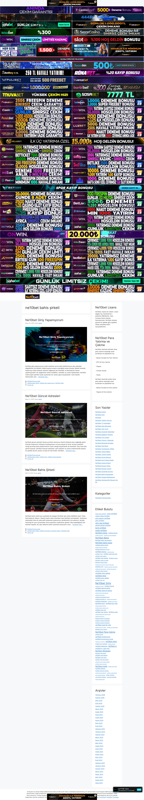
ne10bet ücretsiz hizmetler (101, 664)
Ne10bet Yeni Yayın (101, 429)
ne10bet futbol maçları (101, 571)
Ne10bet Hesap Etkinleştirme (105, 477)
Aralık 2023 (99, 752)
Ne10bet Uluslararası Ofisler (104, 449)
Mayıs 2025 (99, 709)
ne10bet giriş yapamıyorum (47, 383)
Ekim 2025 (98, 700)
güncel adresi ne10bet (102, 525)
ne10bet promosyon (102, 637)
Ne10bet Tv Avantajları (102, 423)
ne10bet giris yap (100, 580)
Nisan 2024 (99, 740)
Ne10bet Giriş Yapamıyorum (44, 320)
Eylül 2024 (98, 726)
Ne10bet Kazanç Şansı (102, 466)
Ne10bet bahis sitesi (103, 543)
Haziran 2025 (99, 706)
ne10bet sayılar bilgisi (100, 641)
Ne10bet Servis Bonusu (103, 457)
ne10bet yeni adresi (101, 655)
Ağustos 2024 (100, 729)
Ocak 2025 (99, 715)
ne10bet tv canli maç (102, 648)
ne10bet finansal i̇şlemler (100, 569)
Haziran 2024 (99, 734)
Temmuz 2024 (100, 732)
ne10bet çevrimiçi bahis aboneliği (102, 662)
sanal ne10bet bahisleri (100, 675)
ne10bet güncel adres (102, 588)
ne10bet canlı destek (101, 558)
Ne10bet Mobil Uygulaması (102, 618)
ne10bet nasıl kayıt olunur (100, 627)
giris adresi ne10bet (102, 518)
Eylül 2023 (98, 760)
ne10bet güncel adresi (103, 591)
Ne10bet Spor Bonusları (103, 426)
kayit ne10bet (100, 528)
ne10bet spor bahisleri (101, 644)
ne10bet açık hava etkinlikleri (110, 535)
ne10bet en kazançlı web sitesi (110, 566)
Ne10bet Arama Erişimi (103, 463)
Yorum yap (30, 385)
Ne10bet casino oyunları (101, 560)
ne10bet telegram (101, 646)
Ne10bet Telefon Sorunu (103, 420)
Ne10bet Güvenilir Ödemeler (104, 432)
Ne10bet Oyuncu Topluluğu (104, 440)
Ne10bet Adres (101, 533)
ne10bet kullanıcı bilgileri (100, 605)
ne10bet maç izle (100, 610)
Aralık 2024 (99, 717)
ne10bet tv (112, 646)
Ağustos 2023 (100, 763)
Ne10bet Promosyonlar (33, 381)
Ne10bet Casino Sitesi (101, 562)
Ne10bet (98, 417)
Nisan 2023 (99, 774)
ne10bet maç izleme (101, 612)
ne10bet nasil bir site (103, 625)
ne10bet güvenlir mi (100, 599)
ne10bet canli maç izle (110, 554)
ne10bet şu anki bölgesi (112, 673)
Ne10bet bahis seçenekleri (103, 540)
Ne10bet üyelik (59, 383)
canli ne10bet (112, 514)
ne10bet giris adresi (102, 573)
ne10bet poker (99, 634)
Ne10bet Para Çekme (105, 632)
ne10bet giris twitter (102, 578)
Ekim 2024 (98, 723)
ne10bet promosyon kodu (104, 639)
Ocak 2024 (99, 749)
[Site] (36, 102)
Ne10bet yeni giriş (100, 657)
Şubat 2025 (99, 712)
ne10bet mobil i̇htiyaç (99, 616)
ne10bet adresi (112, 533)
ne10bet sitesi (111, 641)
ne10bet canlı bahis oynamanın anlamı (50, 531)
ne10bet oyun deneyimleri (112, 627)
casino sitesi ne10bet (102, 516)
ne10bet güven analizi (100, 595)
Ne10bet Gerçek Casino (103, 469)
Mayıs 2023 (99, 771)
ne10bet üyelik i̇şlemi (112, 666)
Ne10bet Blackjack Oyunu (102, 549)
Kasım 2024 (99, 720)
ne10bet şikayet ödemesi (100, 673)
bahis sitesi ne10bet (100, 514)
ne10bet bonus (100, 552)
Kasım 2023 (99, 754)
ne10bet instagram (101, 601)
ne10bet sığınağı (111, 644)
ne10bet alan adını (99, 535)
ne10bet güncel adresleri (54, 457)
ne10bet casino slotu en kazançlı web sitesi (104, 564)
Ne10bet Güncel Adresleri (42, 396)
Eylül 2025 (98, 703)
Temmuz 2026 (100, 695)
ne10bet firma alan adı (111, 569)
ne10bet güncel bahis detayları (101, 593)
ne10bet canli (99, 554)
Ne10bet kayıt (100, 603)
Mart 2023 (98, 777)
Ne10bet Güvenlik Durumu (104, 471)
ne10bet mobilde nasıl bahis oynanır (103, 614)
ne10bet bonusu (110, 552)
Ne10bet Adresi (100, 412)
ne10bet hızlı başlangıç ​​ (112, 599)
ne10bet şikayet (100, 668)
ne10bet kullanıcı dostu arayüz (101, 608)
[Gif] (72, 141)
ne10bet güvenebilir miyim (102, 597)
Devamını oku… (43, 377)
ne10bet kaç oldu (112, 603)
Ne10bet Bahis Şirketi (40, 470)
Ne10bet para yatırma (101, 629)
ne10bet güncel (109, 586)
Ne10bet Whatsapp (102, 651)
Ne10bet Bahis (102, 538)
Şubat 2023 (99, 780)
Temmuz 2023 (100, 766)
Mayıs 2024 (99, 737)
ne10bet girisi (43, 457)
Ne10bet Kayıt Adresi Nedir (104, 460)
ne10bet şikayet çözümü (102, 670)
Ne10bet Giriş (100, 415)
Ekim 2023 (98, 757)
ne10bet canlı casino (100, 556)
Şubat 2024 (99, 746)
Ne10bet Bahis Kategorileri (104, 474)
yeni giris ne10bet (111, 677)
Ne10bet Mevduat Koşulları (104, 443)
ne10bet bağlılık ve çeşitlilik (101, 547)
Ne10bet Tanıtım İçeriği (103, 454)
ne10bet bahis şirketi (33, 383)
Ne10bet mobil (113, 612)
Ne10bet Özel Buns (101, 446)
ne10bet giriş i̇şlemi (99, 586)
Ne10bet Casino (113, 558)
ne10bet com (99, 567)
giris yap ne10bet (102, 523)
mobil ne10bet (101, 530)
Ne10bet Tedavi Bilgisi (102, 452)
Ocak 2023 (99, 783)
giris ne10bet (99, 520)
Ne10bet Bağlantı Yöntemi (104, 435)
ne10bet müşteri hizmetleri (102, 620)
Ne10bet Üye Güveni (102, 437)
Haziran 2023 (99, 769)
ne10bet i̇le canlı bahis (112, 601)
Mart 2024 (98, 743)
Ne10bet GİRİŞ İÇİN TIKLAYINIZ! (72, 59)
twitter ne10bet (110, 675)
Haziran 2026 (99, 698)
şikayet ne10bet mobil (100, 679)
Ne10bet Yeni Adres (100, 653)
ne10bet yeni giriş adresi (101, 659)
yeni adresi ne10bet (100, 677)
